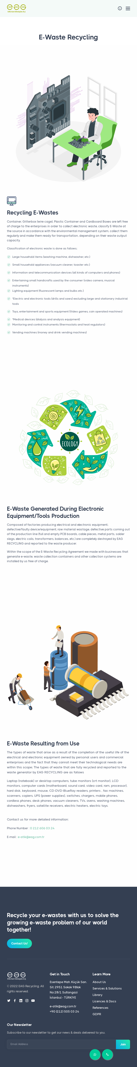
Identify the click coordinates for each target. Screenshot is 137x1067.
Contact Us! (19, 943)
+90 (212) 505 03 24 (64, 1011)
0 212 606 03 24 (42, 828)
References (100, 1007)
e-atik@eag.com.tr (31, 837)
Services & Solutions (107, 988)
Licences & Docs (104, 1001)
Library (97, 995)
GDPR (97, 1014)
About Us (99, 982)
